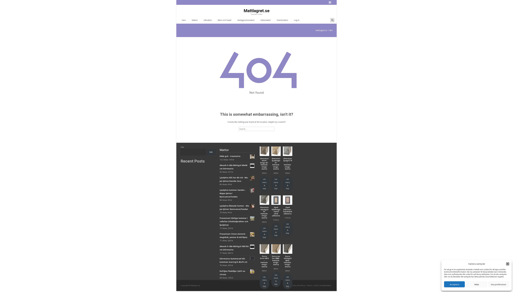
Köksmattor (266, 20)
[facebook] (330, 3)
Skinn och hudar (224, 20)
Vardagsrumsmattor (246, 20)
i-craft (314, 285)
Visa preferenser (498, 284)
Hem (184, 20)
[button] (507, 264)
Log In (296, 20)
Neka (476, 284)
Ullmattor (208, 20)
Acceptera (454, 284)
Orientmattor (282, 20)
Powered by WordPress (297, 285)
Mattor (195, 20)
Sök (182, 147)
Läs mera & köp (264, 184)
